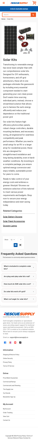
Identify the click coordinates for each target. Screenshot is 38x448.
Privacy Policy (7, 362)
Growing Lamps (10, 226)
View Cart (6, 416)
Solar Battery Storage (12, 217)
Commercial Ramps (9, 382)
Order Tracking (7, 412)
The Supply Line (8, 389)
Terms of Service (8, 366)
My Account (7, 409)
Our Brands (6, 393)
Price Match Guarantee (10, 378)
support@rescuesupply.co (19, 337)
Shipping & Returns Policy (11, 354)
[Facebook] (5, 343)
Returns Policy (17, 438)
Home (3, 19)
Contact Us (6, 420)
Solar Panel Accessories (14, 221)
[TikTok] (20, 343)
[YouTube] (15, 343)
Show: (7, 239)
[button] (19, 267)
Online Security (8, 358)
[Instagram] (10, 343)
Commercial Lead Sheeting (11, 385)
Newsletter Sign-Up (9, 397)
